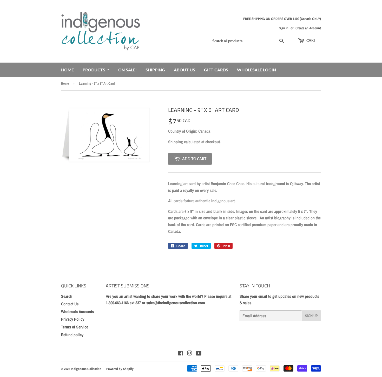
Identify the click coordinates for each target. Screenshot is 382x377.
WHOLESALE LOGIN (256, 69)
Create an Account (308, 28)
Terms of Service (74, 327)
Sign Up (311, 316)
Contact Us (69, 304)
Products (94, 69)
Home (67, 69)
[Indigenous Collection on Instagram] (189, 353)
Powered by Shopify (120, 369)
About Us (184, 69)
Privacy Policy (72, 319)
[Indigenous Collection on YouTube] (198, 353)
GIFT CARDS (216, 69)
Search (66, 296)
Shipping (155, 69)
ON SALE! (127, 69)
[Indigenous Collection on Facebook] (180, 353)
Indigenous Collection (86, 369)
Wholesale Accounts (77, 311)
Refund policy (72, 335)
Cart (311, 40)
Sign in (283, 28)
